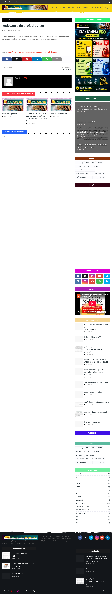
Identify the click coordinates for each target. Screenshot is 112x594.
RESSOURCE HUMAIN (82, 173)
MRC (5, 30)
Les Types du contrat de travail (95, 412)
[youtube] (99, 276)
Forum (96, 591)
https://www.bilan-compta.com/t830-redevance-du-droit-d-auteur (32, 52)
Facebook (30, 2)
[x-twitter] (85, 276)
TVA (95, 177)
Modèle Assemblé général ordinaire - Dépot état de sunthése (93, 372)
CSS (93, 163)
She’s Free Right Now (10, 114)
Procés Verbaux (21, 2)
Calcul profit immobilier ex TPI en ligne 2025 (23, 565)
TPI (90, 177)
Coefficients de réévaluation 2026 (96, 402)
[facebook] (109, 2)
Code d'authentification (93, 392)
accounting (79, 163)
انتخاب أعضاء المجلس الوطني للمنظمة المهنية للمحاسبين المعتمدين (90, 133)
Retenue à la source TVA (59, 114)
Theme (37, 591)
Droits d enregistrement (93, 422)
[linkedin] (107, 537)
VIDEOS (101, 177)
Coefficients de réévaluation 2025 (22, 555)
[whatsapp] (99, 281)
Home (89, 591)
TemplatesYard (19, 591)
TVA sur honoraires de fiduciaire (96, 382)
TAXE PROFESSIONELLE (97, 173)
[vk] (78, 281)
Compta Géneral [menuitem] (74, 8)
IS (89, 166)
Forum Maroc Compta (7, 2)
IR (84, 166)
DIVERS (99, 163)
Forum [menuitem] (54, 8)
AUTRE (87, 163)
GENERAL (78, 166)
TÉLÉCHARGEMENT (81, 177)
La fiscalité (79, 170)
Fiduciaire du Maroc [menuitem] (99, 8)
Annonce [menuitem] (86, 8)
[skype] (107, 276)
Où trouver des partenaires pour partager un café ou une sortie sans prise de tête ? (36, 117)
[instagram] (92, 276)
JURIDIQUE (96, 166)
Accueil (6, 20)
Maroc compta (90, 170)
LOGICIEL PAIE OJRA (18, 574)
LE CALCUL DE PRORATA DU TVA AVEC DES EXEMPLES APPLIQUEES (92, 146)
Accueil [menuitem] (62, 8)
